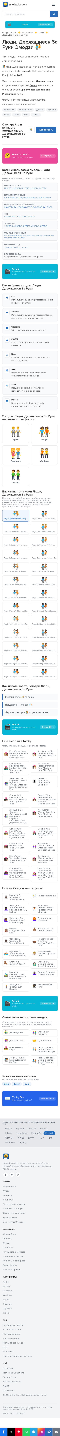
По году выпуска (11, 1334)
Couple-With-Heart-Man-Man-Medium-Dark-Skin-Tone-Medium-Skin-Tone (16, 768)
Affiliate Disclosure (12, 1381)
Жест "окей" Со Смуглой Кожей (43, 929)
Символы (8, 1199)
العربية (41, 1137)
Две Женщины (14, 1041)
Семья (41, 32)
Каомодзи (8, 1351)
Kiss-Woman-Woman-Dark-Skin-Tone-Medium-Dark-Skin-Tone (43, 813)
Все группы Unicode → (14, 1222)
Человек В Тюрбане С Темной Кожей (14, 941)
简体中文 (9, 1137)
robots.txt (20, 1413)
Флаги (6, 1191)
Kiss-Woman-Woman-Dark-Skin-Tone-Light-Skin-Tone (15, 859)
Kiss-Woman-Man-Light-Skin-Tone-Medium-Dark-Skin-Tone (44, 754)
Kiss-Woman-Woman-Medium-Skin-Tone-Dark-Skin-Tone (43, 859)
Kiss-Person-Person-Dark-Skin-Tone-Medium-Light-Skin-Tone (43, 766)
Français (44, 1128)
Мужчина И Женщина (40, 1032)
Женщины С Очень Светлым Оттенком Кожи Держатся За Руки (44, 846)
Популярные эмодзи (13, 1343)
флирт (17, 1084)
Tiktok (6, 1313)
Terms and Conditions (13, 1372)
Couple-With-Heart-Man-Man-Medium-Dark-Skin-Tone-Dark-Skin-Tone (44, 833)
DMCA (6, 1386)
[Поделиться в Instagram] (41, 1432)
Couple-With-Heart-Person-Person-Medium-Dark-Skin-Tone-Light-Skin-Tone (14, 833)
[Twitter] (11, 1174)
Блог (5, 1347)
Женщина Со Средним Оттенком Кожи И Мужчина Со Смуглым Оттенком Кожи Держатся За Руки (15, 816)
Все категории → (11, 1269)
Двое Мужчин (13, 1032)
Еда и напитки (10, 1217)
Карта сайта (8, 1413)
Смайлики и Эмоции (13, 1256)
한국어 (31, 1137)
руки (26, 114)
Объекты (7, 1195)
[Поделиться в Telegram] (34, 1432)
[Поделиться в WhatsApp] (26, 1432)
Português (36, 1133)
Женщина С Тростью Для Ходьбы (13, 986)
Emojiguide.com (9, 32)
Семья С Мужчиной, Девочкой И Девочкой (41, 781)
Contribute (8, 1368)
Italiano (8, 1133)
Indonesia (10, 1142)
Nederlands (21, 1133)
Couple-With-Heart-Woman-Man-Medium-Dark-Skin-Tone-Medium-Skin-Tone (44, 799)
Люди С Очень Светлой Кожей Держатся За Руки (44, 1049)
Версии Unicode (11, 1338)
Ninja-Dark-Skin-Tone (42, 985)
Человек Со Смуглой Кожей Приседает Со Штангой (42, 908)
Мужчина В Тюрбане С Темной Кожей (14, 897)
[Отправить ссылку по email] (56, 1432)
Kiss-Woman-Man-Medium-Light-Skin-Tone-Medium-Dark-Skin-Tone (16, 754)
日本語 (21, 1137)
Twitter (6, 1299)
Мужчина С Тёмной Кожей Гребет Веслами (15, 953)
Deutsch (32, 1128)
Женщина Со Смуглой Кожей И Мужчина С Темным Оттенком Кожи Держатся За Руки (16, 783)
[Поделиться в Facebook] (3, 1432)
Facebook (8, 1290)
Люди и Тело (9, 1234)
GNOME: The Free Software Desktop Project (24, 1395)
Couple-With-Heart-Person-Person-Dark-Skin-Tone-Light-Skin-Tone (15, 799)
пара (16, 114)
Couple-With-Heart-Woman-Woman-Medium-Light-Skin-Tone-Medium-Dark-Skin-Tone (44, 874)
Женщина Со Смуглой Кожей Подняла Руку (14, 920)
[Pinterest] (17, 1174)
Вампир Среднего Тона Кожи (14, 930)
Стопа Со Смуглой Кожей (14, 962)
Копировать (46, 129)
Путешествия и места (14, 1204)
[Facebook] (5, 1174)
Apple (6, 1282)
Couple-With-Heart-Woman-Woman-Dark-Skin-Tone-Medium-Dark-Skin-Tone (15, 872)
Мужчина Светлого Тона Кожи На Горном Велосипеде (15, 975)
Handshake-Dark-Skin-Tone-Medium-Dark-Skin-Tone (44, 942)
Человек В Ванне (44, 896)
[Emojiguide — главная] (6, 1156)
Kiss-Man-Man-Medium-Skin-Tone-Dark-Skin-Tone (14, 846)
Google (6, 1286)
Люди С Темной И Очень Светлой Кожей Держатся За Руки (44, 1060)
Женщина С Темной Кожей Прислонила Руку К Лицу (15, 908)
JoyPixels (7, 1308)
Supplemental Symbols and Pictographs (23, 256)
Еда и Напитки (10, 1265)
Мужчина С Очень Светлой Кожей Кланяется (43, 963)
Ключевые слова (12, 1329)
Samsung (7, 1304)
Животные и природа (14, 1213)
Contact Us (8, 1390)
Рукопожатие (41, 1041)
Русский (49, 1133)
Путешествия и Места (14, 1252)
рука (27, 1084)
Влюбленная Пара (13, 1048)
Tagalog (22, 1142)
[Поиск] (54, 14)
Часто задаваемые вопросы (17, 1356)
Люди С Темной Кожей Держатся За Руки (15, 1059)
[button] (30, 187)
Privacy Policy (9, 1377)
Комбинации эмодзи (13, 1325)
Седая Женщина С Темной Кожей (43, 973)
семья (36, 114)
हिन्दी (50, 1137)
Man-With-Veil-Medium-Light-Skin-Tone (44, 953)
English (8, 1128)
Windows (7, 1295)
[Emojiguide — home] (15, 4)
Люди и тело (27, 32)
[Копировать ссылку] (48, 1432)
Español (20, 1128)
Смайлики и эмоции (13, 1208)
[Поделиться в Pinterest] (18, 1432)
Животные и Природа (14, 1260)
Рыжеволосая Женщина (42, 919)
